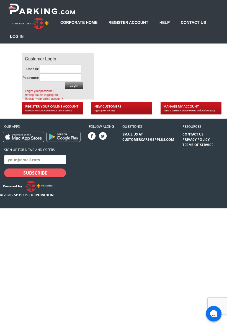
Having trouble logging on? (42, 95)
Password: (30, 77)
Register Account (128, 22)
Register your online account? (44, 99)
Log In (17, 36)
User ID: (32, 68)
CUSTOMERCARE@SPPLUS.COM (148, 139)
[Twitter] (103, 136)
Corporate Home (78, 22)
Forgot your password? (39, 91)
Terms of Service (197, 144)
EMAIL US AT (132, 134)
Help (164, 22)
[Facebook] (91, 136)
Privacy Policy (196, 139)
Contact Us (193, 22)
